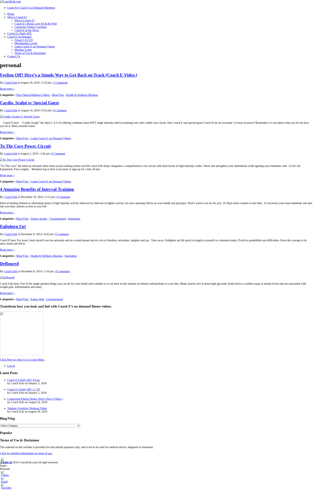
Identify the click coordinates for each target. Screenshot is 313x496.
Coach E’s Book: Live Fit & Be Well (35, 23)
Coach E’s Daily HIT (19, 33)
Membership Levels (25, 43)
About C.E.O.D (23, 40)
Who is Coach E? (17, 17)
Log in (11, 365)
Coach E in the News (26, 30)
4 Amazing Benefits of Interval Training (37, 189)
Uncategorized (57, 218)
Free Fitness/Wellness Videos (33, 95)
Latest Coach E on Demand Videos (34, 46)
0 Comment (59, 110)
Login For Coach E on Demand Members (31, 7)
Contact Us (13, 56)
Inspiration (74, 218)
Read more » (7, 88)
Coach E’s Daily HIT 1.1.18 (23, 389)
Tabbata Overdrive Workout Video (27, 408)
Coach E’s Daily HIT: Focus (23, 380)
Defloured (9, 263)
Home (10, 13)
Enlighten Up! (13, 226)
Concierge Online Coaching (30, 26)
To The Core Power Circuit (25, 146)
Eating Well (37, 299)
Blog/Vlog (58, 95)
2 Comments (60, 82)
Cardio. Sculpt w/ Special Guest (29, 102)
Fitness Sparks (39, 218)
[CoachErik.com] (10, 1)
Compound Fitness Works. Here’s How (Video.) (34, 398)
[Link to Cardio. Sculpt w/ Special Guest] (19, 116)
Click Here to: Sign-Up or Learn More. (22, 359)
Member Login (23, 49)
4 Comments (62, 271)
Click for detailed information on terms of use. (26, 453)
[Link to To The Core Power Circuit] (17, 159)
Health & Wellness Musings (82, 95)
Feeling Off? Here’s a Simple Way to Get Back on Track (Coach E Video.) (68, 75)
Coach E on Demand (19, 36)
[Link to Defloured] (7, 277)
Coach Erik (10, 82)
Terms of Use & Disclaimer (30, 53)
